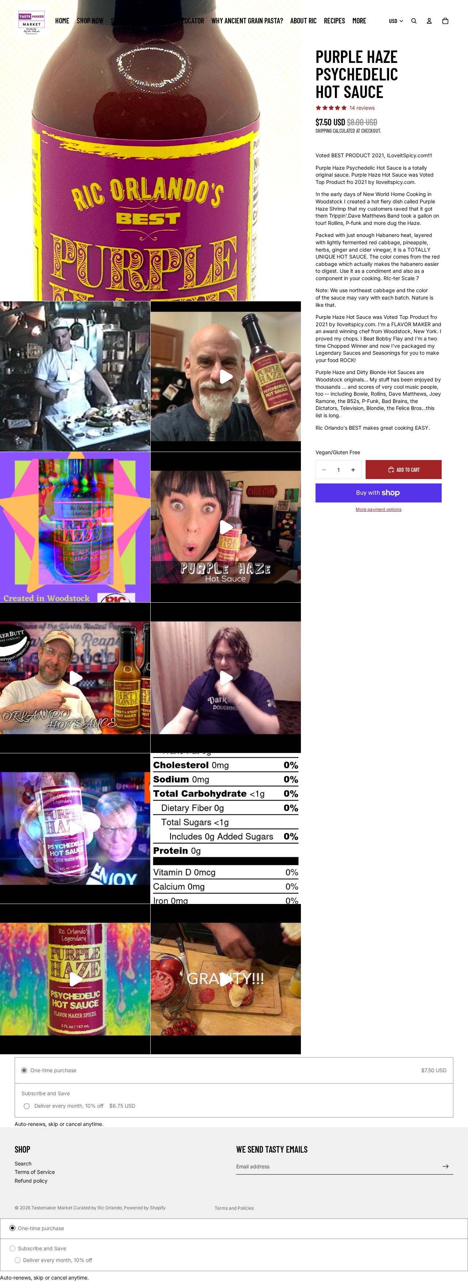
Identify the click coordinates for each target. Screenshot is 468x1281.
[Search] (414, 21)
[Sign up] (445, 1166)
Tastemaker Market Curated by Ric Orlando (76, 1207)
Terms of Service (35, 1172)
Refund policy (31, 1181)
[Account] (429, 21)
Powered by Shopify (145, 1207)
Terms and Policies (234, 1208)
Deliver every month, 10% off (57, 1260)
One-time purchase (41, 1228)
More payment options (378, 509)
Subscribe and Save (42, 1248)
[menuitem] (359, 20)
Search (23, 1163)
